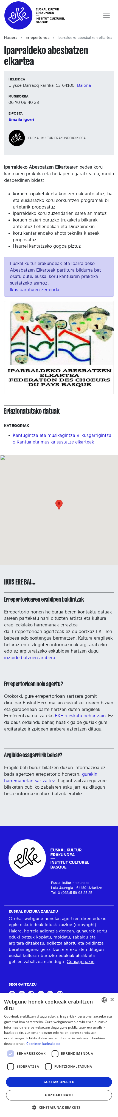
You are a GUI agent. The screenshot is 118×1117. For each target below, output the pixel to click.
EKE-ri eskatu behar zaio (80, 715)
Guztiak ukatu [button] (59, 1095)
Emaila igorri (21, 119)
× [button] (112, 1000)
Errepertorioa (37, 38)
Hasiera (10, 38)
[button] (59, 1107)
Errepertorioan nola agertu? (33, 684)
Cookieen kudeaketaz (43, 1043)
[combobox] (104, 1000)
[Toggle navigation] (106, 15)
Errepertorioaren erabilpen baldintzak (44, 599)
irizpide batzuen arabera (29, 657)
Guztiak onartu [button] (59, 1082)
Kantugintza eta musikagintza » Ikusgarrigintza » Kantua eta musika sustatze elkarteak (62, 438)
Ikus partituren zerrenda (34, 289)
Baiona (84, 85)
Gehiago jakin (80, 961)
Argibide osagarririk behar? (33, 755)
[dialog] (59, 1055)
